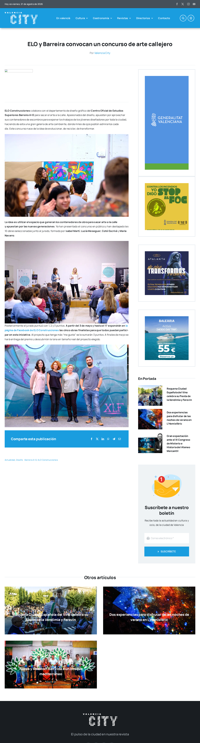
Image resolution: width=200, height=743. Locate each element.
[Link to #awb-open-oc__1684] (191, 18)
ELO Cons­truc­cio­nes (48, 459)
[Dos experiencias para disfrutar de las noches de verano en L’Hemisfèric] (150, 411)
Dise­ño (19, 459)
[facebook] (177, 4)
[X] (97, 439)
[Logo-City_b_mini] (21, 13)
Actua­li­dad (10, 459)
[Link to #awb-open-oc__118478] (183, 18)
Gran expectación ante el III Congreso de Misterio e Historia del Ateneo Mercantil (178, 443)
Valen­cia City (102, 53)
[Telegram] (114, 439)
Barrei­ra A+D (31, 459)
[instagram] (188, 4)
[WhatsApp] (108, 439)
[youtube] (194, 4)
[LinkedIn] (103, 439)
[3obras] (19, 70)
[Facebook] (91, 439)
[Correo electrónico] (119, 439)
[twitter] (182, 4)
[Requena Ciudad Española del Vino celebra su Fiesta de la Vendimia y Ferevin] (150, 387)
